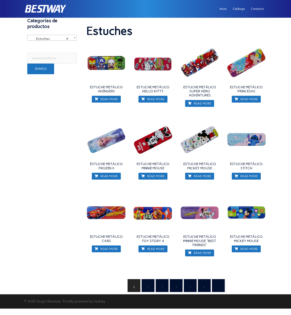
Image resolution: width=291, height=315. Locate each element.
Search (40, 69)
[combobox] (52, 38)
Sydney (99, 301)
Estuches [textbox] (50, 39)
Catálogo (239, 9)
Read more (109, 99)
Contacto (257, 9)
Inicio (223, 9)
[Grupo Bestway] (45, 9)
